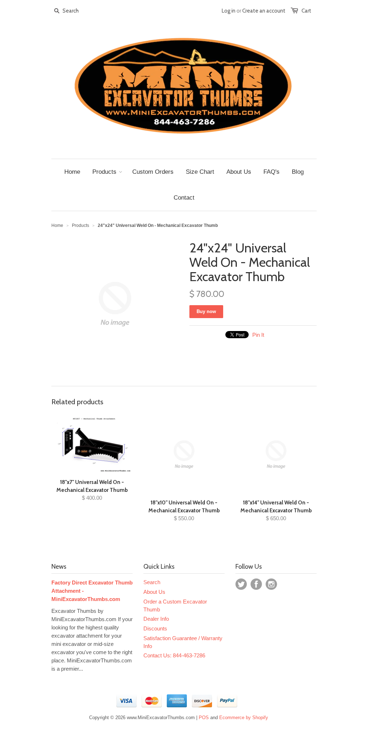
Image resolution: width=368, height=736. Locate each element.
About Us (154, 592)
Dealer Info (156, 619)
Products (80, 225)
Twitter (241, 584)
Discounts (155, 628)
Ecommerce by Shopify (243, 717)
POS (204, 717)
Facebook (256, 584)
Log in (228, 11)
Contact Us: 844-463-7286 (174, 655)
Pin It (258, 335)
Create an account (263, 11)
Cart (306, 11)
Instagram (271, 584)
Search (151, 582)
